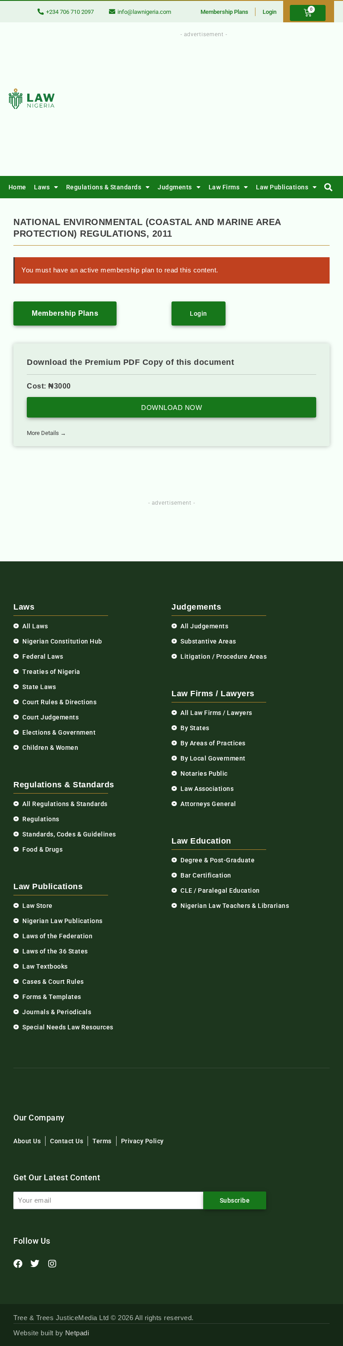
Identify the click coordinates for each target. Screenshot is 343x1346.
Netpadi (77, 1333)
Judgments (175, 187)
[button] (328, 187)
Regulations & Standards (104, 187)
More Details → (46, 433)
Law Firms (224, 187)
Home (17, 187)
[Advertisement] (226, 101)
